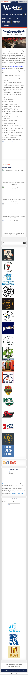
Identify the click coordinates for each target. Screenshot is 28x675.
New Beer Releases (6, 18)
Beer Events (5, 15)
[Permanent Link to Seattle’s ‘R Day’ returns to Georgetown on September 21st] (14, 226)
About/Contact (6, 25)
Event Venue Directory (16, 15)
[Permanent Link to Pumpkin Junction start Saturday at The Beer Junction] (14, 42)
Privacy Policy (14, 673)
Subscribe (4, 483)
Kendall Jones (10, 34)
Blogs (8, 22)
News (3, 22)
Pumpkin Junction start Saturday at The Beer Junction (14, 32)
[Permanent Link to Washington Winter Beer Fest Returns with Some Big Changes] (14, 175)
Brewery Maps (17, 18)
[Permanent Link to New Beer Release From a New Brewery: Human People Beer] (14, 192)
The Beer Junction (6, 50)
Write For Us (16, 22)
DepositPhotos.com (14, 666)
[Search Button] (25, 14)
